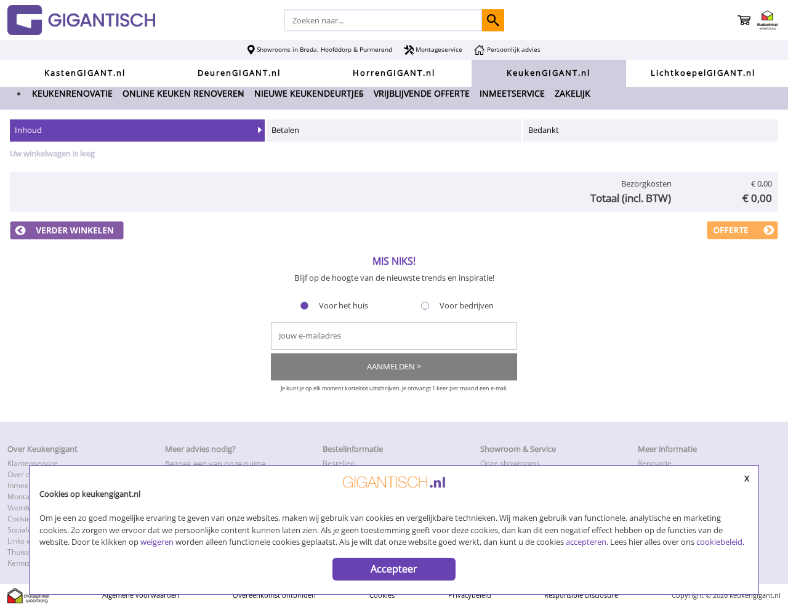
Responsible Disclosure (581, 595)
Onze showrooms (510, 463)
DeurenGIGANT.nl (239, 72)
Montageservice (438, 49)
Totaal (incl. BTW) (630, 198)
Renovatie (655, 463)
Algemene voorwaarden (140, 595)
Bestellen (339, 463)
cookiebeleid (719, 541)
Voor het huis (343, 305)
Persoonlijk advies (512, 49)
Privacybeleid (469, 595)
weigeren (157, 541)
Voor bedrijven (467, 305)
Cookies (382, 595)
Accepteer (394, 569)
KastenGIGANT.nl (85, 72)
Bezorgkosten (646, 183)
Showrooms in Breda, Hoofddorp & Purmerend (323, 49)
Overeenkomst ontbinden (274, 595)
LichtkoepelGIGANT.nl (703, 72)
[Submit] (493, 20)
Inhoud (28, 129)
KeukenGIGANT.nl (548, 72)
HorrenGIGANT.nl (394, 72)
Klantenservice (32, 463)
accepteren (586, 541)
